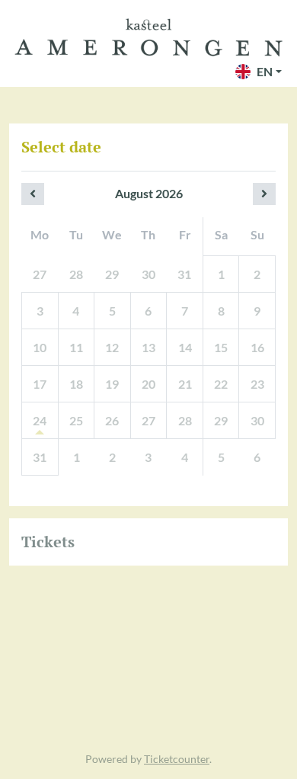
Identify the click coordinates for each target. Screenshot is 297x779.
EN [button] (265, 71)
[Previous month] (32, 194)
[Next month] (264, 194)
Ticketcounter (176, 758)
